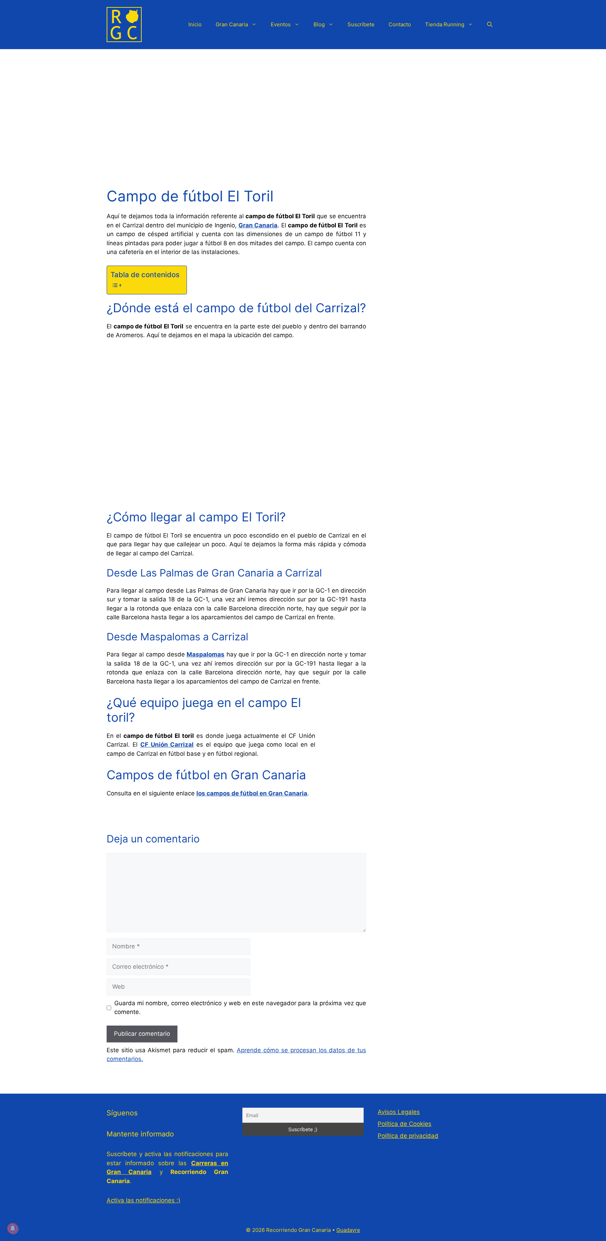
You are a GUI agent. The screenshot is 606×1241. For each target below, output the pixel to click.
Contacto (400, 24)
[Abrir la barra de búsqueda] (489, 24)
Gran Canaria (232, 24)
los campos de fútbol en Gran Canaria (251, 793)
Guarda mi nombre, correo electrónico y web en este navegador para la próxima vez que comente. (240, 1008)
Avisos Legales (399, 1111)
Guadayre (348, 1230)
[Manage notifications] (12, 1228)
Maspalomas (205, 654)
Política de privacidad (408, 1135)
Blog (319, 24)
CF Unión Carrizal (167, 744)
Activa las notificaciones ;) (143, 1200)
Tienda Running (444, 24)
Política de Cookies (404, 1123)
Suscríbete (361, 24)
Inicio (195, 24)
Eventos (281, 24)
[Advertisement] (303, 102)
